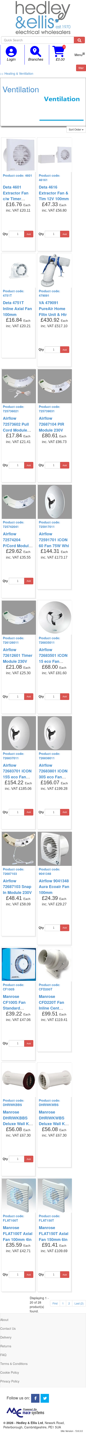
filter (81, 68)
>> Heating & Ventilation (16, 73)
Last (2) (79, 1303)
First (55, 1303)
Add (29, 234)
